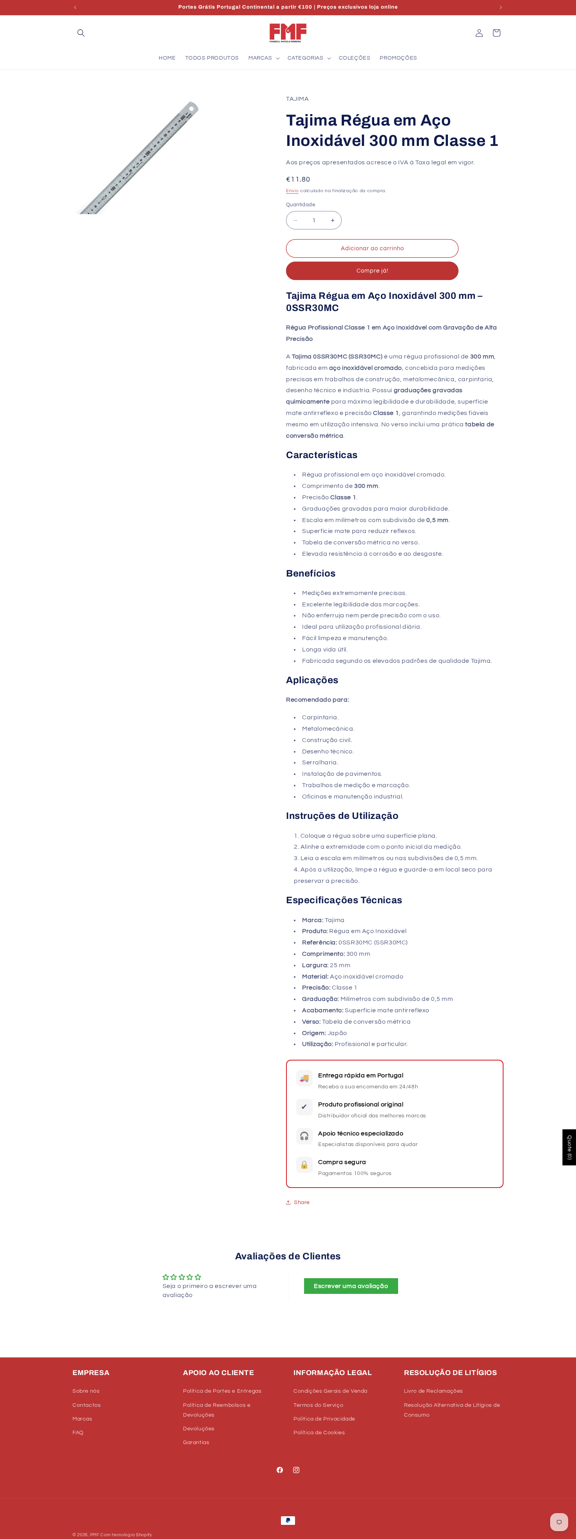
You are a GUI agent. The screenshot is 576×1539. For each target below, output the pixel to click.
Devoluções (199, 1429)
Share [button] (302, 1202)
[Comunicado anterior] (75, 7)
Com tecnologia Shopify (126, 1535)
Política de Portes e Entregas (222, 1391)
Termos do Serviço (318, 1405)
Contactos (86, 1405)
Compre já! (372, 271)
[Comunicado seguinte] (500, 7)
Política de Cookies (319, 1432)
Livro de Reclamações (433, 1391)
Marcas (82, 1419)
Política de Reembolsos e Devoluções (216, 1410)
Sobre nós (86, 1391)
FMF (94, 1535)
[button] (81, 33)
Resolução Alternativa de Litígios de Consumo (452, 1410)
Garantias (196, 1442)
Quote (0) (569, 1147)
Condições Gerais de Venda (330, 1391)
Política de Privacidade (324, 1419)
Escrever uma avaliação (351, 1286)
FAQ (78, 1432)
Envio (292, 190)
